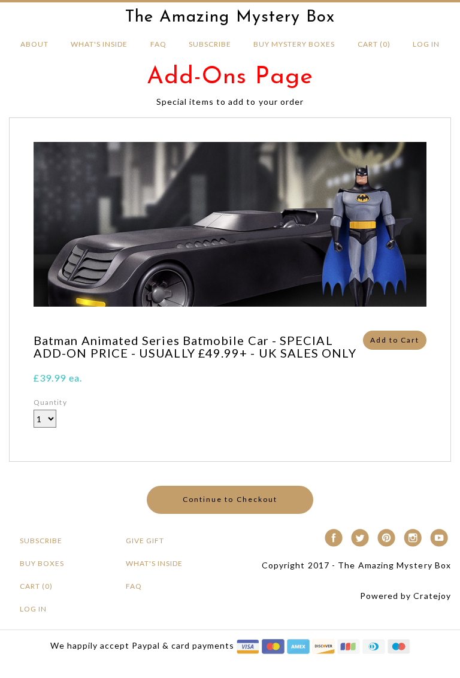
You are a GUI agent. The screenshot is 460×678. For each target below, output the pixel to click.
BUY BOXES (42, 563)
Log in (426, 44)
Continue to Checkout (230, 499)
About (34, 44)
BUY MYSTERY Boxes (294, 44)
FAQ (158, 44)
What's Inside (99, 44)
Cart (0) (374, 44)
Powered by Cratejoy (405, 596)
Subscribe (210, 44)
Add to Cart (394, 339)
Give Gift (145, 540)
